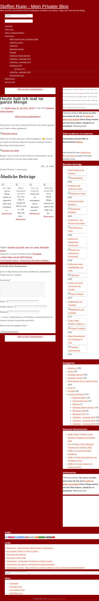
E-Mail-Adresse (7, 307)
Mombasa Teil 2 (79, 414)
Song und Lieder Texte (16, 558)
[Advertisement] (44, 237)
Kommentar (5, 280)
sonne (36, 247)
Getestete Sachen (75, 378)
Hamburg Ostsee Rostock (83, 407)
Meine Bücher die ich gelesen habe (83, 381)
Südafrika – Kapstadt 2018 (83, 417)
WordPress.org (16, 593)
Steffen (71, 451)
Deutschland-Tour (80, 401)
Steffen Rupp (10, 108)
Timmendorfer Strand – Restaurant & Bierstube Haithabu (25, 261)
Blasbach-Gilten (79, 398)
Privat (70, 388)
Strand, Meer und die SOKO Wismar (48, 191)
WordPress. (61, 599)
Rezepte (71, 391)
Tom (69, 444)
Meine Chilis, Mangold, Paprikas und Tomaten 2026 (81, 437)
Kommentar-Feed (17, 590)
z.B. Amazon (80, 93)
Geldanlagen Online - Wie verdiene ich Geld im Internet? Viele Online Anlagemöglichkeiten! (45, 568)
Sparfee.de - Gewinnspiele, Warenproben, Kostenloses (29, 548)
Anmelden (14, 583)
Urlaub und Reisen (76, 394)
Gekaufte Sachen (75, 375)
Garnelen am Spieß (15, 247)
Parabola (51, 599)
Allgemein (72, 368)
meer (27, 247)
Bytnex (79, 142)
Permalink (37, 254)
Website (3, 312)
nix (31, 247)
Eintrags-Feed (16, 587)
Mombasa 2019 (79, 411)
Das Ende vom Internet (16, 555)
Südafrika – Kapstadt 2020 (83, 424)
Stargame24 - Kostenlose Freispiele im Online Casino (29, 561)
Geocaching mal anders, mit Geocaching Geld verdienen (30, 564)
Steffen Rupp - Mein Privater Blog (34, 6)
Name (3, 301)
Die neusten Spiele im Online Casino (22, 551)
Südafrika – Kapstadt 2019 (83, 421)
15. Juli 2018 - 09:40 (25, 108)
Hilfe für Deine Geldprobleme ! (30, 89)
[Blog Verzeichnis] (40, 538)
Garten (70, 371)
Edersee (76, 404)
